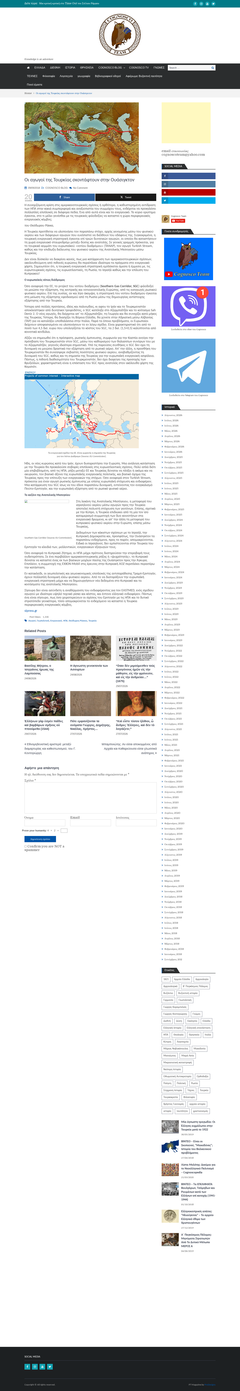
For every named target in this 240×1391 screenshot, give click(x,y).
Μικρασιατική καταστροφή (177, 1062)
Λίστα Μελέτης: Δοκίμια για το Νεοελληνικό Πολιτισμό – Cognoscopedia (198, 1168)
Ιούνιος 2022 (171, 676)
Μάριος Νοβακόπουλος (175, 1048)
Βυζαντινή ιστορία (188, 993)
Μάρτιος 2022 (172, 692)
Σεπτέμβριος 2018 (173, 912)
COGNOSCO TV (139, 67)
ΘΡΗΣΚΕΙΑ (87, 67)
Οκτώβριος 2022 (173, 655)
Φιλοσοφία (48, 76)
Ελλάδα (206, 1021)
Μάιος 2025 (170, 493)
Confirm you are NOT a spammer (44, 848)
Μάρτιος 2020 (172, 818)
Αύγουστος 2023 (173, 603)
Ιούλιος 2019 (171, 860)
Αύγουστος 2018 (173, 917)
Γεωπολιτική (43, 621)
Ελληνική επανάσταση (198, 1028)
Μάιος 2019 (170, 870)
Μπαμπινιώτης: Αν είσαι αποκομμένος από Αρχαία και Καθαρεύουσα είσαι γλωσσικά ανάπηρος (129, 749)
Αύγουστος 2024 (173, 540)
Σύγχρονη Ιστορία (172, 1090)
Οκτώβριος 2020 (173, 781)
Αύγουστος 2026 (173, 415)
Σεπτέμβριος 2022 (174, 661)
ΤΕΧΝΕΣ (32, 76)
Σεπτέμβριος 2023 (174, 598)
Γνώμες (196, 1014)
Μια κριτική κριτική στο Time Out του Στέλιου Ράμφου (69, 3)
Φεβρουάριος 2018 (174, 949)
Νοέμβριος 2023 (173, 587)
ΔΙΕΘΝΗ (55, 67)
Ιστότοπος (122, 817)
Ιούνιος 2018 (171, 928)
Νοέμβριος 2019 (173, 839)
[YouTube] (207, 4)
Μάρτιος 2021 (171, 755)
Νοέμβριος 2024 (173, 525)
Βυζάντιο (168, 993)
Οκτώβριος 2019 (173, 844)
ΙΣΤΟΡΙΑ (70, 67)
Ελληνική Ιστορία (172, 1028)
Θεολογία (179, 1035)
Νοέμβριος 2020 (173, 776)
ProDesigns (210, 1385)
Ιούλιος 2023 (171, 608)
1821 (166, 979)
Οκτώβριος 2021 (173, 718)
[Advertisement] (186, 122)
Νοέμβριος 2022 (173, 650)
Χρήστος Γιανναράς (173, 1104)
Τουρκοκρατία (170, 1097)
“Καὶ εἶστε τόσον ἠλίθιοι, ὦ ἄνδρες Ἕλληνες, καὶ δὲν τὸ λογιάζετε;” (135, 725)
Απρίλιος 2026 (172, 436)
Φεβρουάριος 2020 (174, 823)
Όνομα (28, 817)
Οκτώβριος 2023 (173, 593)
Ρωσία (194, 1083)
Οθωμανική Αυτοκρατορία (177, 1076)
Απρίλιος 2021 (172, 750)
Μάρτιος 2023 (172, 629)
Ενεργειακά (56, 621)
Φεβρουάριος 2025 (174, 509)
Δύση (179, 1021)
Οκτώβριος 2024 (173, 530)
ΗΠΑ (65, 621)
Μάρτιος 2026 (172, 441)
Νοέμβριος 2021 (173, 713)
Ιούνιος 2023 (171, 614)
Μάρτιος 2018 (171, 943)
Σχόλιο (30, 780)
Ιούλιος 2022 (171, 671)
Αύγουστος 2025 (173, 478)
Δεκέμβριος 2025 (173, 457)
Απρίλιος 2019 (172, 875)
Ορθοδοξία (202, 1076)
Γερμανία (168, 1000)
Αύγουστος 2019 (173, 854)
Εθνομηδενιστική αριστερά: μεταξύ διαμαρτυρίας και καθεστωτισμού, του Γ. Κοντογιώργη (50, 749)
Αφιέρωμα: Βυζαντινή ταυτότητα (144, 76)
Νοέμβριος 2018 (173, 901)
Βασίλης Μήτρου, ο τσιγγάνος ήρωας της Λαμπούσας (39, 669)
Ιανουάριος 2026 (173, 451)
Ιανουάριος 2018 (173, 954)
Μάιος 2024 (170, 556)
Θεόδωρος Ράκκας (78, 621)
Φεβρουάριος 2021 (174, 760)
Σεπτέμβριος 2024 (174, 535)
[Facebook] (195, 4)
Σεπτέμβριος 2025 (174, 472)
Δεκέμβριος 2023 (173, 582)
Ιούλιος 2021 (171, 734)
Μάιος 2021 (170, 744)
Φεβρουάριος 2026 (174, 446)
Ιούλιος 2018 (171, 922)
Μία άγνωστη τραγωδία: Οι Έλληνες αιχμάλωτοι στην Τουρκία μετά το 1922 (198, 1126)
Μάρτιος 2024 (172, 566)
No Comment (80, 187)
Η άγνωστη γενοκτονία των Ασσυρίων (89, 667)
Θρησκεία (194, 1035)
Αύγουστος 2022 (173, 666)
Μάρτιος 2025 (172, 504)
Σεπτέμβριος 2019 (173, 849)
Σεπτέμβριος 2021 (173, 723)
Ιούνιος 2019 (171, 865)
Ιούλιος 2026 (171, 420)
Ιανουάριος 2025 (173, 514)
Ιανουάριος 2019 (173, 891)
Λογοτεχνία (66, 76)
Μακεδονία (200, 1048)
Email (75, 817)
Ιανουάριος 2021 (173, 765)
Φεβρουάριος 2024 (174, 572)
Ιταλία (208, 1035)
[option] (89, 3)
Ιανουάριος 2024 (173, 577)
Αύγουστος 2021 (173, 729)
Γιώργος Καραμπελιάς (175, 1007)
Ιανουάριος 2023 (173, 640)
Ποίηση (167, 1083)
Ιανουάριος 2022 (173, 703)
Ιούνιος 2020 (171, 802)
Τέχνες (190, 1090)
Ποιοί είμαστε (34, 84)
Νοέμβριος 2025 (173, 462)
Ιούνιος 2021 (171, 739)
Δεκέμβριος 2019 (173, 833)
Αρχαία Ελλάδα (182, 979)
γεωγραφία (84, 76)
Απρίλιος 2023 (172, 624)
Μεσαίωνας (169, 1055)
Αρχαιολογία (201, 979)
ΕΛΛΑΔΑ (39, 67)
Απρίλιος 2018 (172, 938)
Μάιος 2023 (170, 619)
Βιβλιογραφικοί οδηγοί (108, 76)
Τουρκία (92, 621)
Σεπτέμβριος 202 (173, 959)
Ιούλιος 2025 (171, 483)
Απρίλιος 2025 (172, 498)
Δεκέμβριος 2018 (173, 896)
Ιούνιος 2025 (171, 488)
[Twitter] (213, 4)
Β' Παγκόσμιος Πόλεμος (195, 986)
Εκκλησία (192, 1021)
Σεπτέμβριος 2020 (174, 786)
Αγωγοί (32, 621)
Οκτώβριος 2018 (173, 907)
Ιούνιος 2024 (171, 551)
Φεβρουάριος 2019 (174, 886)
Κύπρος (167, 1042)
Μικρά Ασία (187, 1055)
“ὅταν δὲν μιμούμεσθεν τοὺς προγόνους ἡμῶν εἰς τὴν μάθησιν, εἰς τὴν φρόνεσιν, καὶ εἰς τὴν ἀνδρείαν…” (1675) (135, 673)
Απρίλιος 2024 (172, 561)
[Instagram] (201, 4)
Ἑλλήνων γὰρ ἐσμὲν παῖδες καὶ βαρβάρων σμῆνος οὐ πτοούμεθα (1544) (43, 725)
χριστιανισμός (200, 1111)
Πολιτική (181, 1083)
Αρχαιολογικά (170, 986)
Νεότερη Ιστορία (172, 1069)
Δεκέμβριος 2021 (173, 708)
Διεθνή (167, 1021)
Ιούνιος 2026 (171, 425)
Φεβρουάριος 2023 (174, 635)
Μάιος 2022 (170, 682)
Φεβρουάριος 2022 (174, 697)
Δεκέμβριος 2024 (173, 519)
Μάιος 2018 (170, 933)
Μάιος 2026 (170, 430)
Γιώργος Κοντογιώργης (175, 1014)
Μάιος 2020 (171, 807)
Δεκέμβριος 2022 (173, 645)
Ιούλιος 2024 (171, 546)
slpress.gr (30, 611)
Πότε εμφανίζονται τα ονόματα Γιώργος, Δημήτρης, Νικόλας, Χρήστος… (90, 725)
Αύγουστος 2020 (173, 792)
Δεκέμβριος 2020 (173, 771)
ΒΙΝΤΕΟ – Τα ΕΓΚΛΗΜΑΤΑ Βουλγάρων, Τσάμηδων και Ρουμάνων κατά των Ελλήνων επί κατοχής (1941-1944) (198, 1192)
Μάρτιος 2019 (171, 880)
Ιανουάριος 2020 (173, 828)
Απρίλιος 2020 (172, 812)
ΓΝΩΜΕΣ (159, 67)
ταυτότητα (182, 1111)
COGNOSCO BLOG (110, 67)
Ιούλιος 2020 (171, 797)
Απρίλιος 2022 (172, 687)
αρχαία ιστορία (197, 1104)
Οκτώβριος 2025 (173, 467)
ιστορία (167, 1111)
